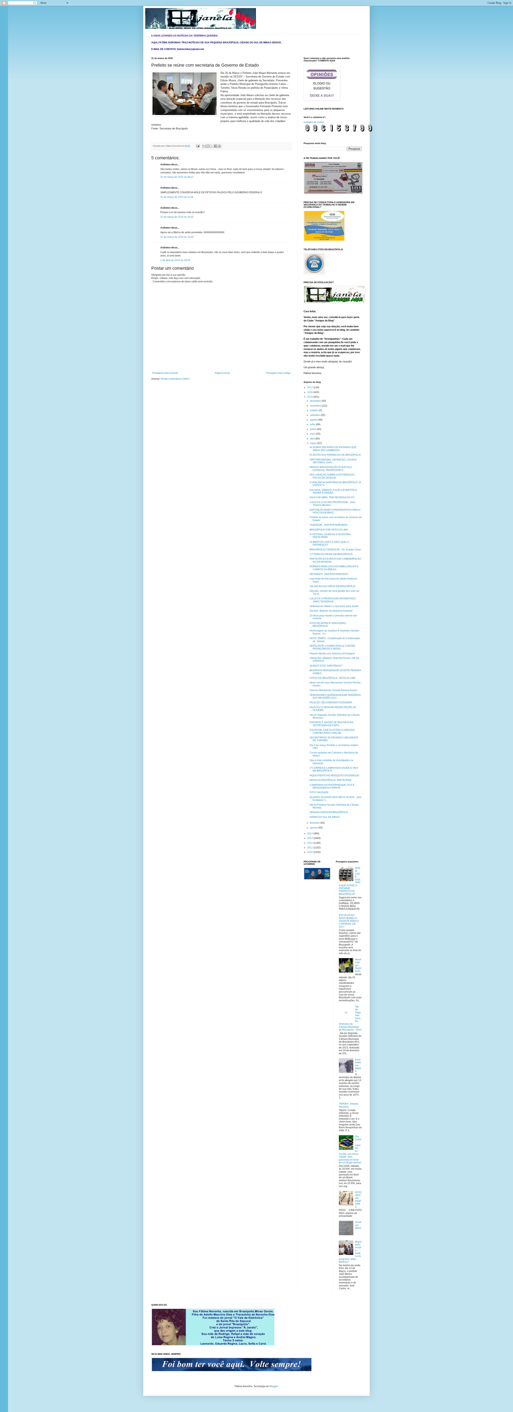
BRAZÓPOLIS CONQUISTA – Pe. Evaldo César (335, 549)
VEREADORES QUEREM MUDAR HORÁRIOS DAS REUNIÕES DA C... (335, 696)
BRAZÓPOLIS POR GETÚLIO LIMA (329, 529)
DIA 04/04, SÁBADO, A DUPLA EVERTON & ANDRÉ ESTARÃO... (333, 491)
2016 (310, 392)
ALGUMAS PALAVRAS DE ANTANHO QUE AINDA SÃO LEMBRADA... (333, 448)
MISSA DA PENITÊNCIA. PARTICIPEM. (331, 780)
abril (312, 438)
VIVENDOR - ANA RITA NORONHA (328, 525)
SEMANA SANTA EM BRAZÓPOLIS (329, 812)
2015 (310, 396)
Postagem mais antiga (278, 373)
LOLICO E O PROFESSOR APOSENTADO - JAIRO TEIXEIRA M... (333, 600)
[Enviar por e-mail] (204, 146)
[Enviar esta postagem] (197, 146)
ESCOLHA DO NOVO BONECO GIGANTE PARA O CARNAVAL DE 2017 (349, 921)
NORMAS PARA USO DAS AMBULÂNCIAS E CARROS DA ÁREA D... (334, 568)
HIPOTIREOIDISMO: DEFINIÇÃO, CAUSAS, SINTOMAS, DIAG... (333, 461)
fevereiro (315, 822)
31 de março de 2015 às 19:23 (177, 237)
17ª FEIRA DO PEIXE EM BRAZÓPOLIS (331, 554)
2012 (310, 843)
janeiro (314, 827)
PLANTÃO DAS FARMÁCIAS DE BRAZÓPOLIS (335, 454)
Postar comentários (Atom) (175, 378)
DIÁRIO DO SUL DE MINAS (325, 817)
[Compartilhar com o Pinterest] (219, 146)
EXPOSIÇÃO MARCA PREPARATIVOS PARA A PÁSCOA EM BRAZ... (335, 511)
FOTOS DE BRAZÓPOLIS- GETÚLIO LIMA (332, 678)
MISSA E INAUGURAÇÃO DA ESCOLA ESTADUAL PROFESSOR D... (331, 468)
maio (313, 433)
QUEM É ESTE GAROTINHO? (326, 665)
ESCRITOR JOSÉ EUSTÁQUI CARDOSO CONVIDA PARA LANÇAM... (332, 731)
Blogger (274, 1386)
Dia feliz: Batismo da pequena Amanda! (331, 610)
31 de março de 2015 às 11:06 (176, 197)
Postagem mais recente (165, 373)
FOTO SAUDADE (319, 792)
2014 (310, 833)
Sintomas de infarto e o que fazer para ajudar (334, 606)
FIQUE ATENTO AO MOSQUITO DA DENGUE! (334, 775)
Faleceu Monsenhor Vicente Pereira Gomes (333, 690)
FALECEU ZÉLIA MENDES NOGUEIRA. (331, 702)
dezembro (316, 401)
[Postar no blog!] (208, 146)
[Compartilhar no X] (212, 146)
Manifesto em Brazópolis (358, 965)
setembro (315, 415)
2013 (310, 838)
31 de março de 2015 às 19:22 (177, 217)
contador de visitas (314, 122)
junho (313, 429)
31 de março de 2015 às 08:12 (177, 177)
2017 (310, 387)
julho (313, 424)
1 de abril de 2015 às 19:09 (175, 260)
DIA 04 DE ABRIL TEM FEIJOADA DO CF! (332, 497)
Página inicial (222, 373)
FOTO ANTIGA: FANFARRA (358, 1199)
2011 (310, 847)
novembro (316, 405)
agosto (314, 419)
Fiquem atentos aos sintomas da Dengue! (332, 653)
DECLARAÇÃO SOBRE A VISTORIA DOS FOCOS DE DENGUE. (332, 476)
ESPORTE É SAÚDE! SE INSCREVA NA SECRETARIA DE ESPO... (331, 724)
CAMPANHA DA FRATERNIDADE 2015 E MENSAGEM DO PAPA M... (332, 786)
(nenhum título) (358, 1225)
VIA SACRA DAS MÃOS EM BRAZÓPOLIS (332, 586)
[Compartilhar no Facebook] (216, 146)
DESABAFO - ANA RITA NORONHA (329, 574)
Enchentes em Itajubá (358, 1065)
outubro (314, 410)
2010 (310, 852)
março (313, 443)
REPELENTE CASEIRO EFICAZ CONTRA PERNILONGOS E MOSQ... (332, 647)
